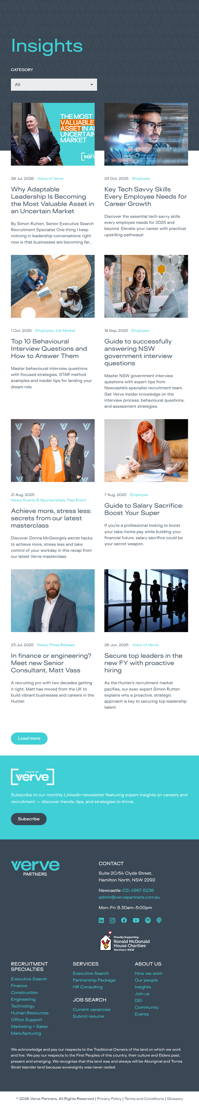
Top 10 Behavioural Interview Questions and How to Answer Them (49, 348)
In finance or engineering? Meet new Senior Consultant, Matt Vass (51, 663)
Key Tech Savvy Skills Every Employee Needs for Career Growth (145, 196)
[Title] (159, 920)
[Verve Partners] (35, 869)
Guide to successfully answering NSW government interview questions (138, 352)
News (16, 500)
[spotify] (148, 920)
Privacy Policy (109, 1098)
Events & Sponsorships (44, 500)
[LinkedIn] (101, 920)
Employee (141, 178)
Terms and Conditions (144, 1098)
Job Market (65, 330)
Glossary (175, 1098)
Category (22, 69)
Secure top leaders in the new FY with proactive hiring (143, 663)
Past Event (76, 500)
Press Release (62, 644)
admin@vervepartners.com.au (129, 897)
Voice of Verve (50, 178)
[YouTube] (136, 920)
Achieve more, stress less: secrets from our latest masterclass (51, 518)
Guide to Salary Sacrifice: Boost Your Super (143, 509)
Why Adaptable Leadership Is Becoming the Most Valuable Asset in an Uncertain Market (52, 200)
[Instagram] (112, 920)
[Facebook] (124, 920)
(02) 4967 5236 (138, 890)
